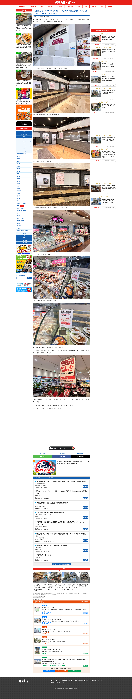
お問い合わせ (88, 680)
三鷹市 (20, 205)
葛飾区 (18, 161)
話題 (86, 6)
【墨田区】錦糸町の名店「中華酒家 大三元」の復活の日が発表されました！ (108, 51)
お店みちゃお (70, 6)
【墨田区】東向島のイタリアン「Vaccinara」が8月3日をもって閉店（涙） (108, 92)
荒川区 (18, 168)
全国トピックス (22, 6)
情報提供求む (67, 680)
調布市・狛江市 (20, 208)
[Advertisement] (103, 18)
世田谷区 (19, 191)
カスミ (39, 596)
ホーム (53, 680)
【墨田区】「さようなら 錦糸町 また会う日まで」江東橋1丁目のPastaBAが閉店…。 (109, 38)
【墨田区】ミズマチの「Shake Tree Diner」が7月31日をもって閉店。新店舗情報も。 (109, 78)
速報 (102, 6)
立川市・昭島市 (20, 218)
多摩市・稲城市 (20, 220)
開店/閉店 (50, 6)
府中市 (18, 215)
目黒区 (18, 193)
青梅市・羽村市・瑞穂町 (22, 230)
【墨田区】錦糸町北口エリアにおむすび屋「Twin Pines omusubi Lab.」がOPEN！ (108, 139)
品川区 (18, 196)
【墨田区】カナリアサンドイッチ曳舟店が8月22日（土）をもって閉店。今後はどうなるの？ (23, 65)
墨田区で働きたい (39, 477)
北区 (18, 173)
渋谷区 (18, 188)
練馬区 (18, 181)
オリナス (35, 596)
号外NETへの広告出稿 (77, 680)
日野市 (18, 223)
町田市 (18, 228)
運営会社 (59, 680)
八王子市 (19, 225)
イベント (94, 6)
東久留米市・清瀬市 (21, 210)
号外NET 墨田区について (58, 682)
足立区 (18, 166)
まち (79, 6)
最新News (33, 6)
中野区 (18, 183)
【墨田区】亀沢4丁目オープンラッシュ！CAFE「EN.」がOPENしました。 (108, 106)
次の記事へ (80, 453)
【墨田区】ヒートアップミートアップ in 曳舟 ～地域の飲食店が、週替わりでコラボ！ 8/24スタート (23, 101)
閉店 (43, 596)
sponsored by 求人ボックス (51, 477)
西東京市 (19, 201)
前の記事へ (43, 453)
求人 (42, 6)
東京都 (47, 16)
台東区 (18, 171)
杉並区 (18, 186)
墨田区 (74, 3)
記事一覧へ (62, 453)
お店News (59, 6)
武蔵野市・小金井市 (21, 203)
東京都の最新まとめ (21, 153)
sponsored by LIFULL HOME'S (80, 601)
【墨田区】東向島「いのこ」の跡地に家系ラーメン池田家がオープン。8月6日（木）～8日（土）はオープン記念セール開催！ (108, 154)
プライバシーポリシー (99, 680)
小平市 (18, 213)
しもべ (42, 599)
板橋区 (18, 178)
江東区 (18, 158)
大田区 (18, 198)
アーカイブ (110, 6)
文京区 (18, 176)
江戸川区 (19, 156)
